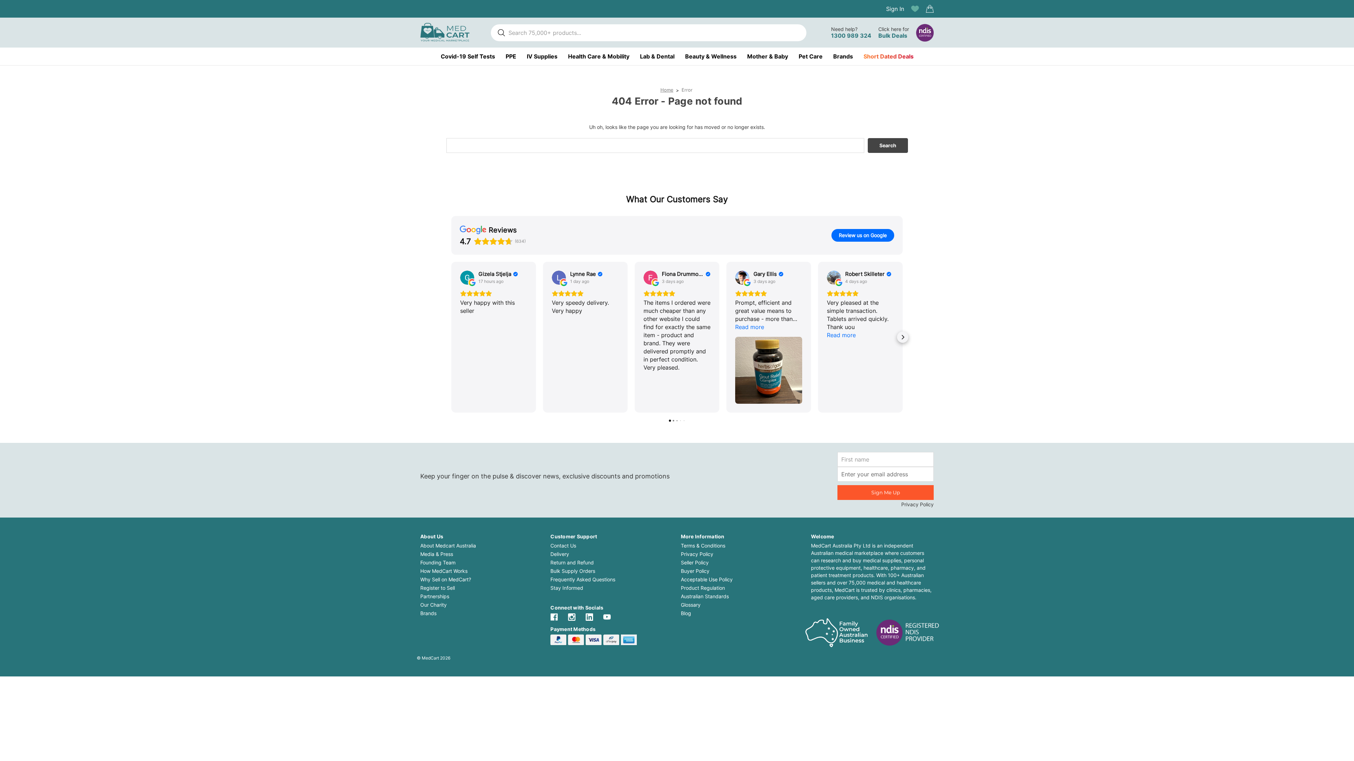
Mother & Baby (767, 56)
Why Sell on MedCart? (445, 579)
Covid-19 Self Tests (468, 56)
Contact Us (563, 546)
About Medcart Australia (448, 546)
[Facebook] (554, 617)
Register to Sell (437, 588)
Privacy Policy (917, 504)
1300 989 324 (851, 35)
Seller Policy (695, 562)
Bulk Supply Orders (572, 571)
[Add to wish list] (915, 9)
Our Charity (433, 605)
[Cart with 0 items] (930, 9)
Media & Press (436, 554)
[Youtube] (607, 617)
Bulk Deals (892, 35)
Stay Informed (566, 588)
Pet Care (811, 56)
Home (666, 90)
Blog (686, 613)
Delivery (559, 554)
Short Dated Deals (889, 56)
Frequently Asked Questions (582, 579)
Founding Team (438, 562)
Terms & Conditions (703, 546)
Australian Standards (705, 596)
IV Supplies (542, 56)
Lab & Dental (657, 56)
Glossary (691, 605)
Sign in (895, 8)
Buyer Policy (695, 571)
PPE (511, 56)
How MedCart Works (444, 571)
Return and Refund (572, 562)
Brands (843, 56)
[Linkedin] (589, 617)
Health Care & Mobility (598, 56)
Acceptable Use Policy (707, 579)
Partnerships (434, 596)
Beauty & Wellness (711, 56)
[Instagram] (571, 617)
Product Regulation (703, 588)
